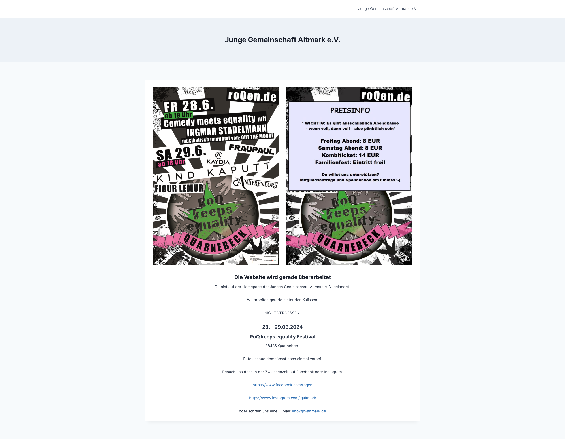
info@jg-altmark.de (309, 411)
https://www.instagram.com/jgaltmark (282, 398)
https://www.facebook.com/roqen (282, 385)
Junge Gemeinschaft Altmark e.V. (387, 8)
